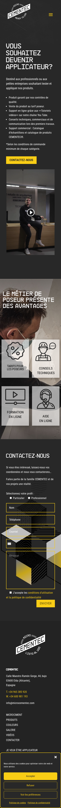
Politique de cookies (17, 803)
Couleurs (12, 725)
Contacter (12, 740)
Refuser (30, 785)
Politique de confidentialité (39, 803)
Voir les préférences (30, 794)
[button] (55, 757)
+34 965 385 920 (17, 691)
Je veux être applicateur (22, 750)
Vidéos (10, 735)
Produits (11, 720)
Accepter (30, 776)
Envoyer (46, 603)
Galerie (10, 730)
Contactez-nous (21, 160)
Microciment (14, 715)
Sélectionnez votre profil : (20, 493)
